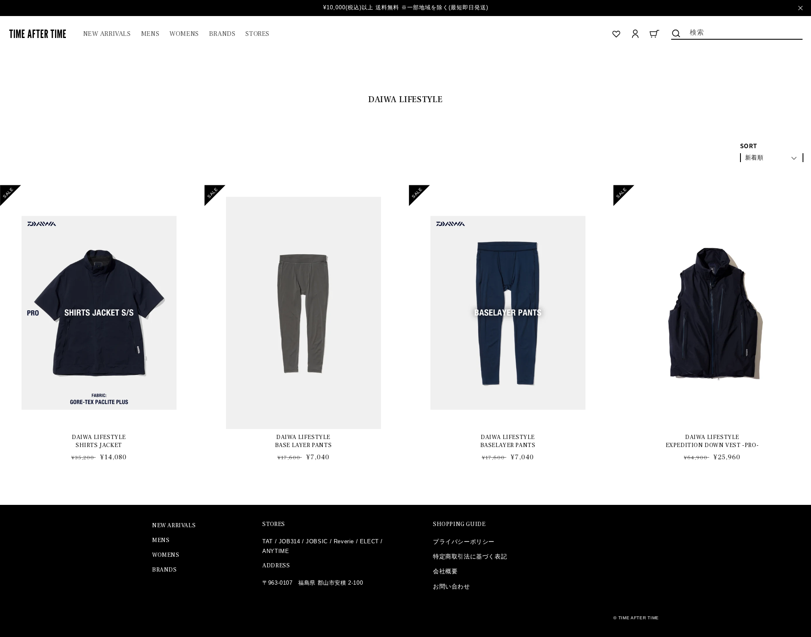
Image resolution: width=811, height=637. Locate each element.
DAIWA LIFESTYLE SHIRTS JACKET (99, 441)
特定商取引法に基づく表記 (470, 556)
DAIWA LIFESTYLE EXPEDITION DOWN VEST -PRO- (712, 441)
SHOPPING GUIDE (459, 524)
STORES (273, 524)
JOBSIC (317, 541)
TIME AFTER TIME (638, 617)
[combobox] (737, 31)
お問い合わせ (451, 586)
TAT (267, 541)
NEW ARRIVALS (174, 525)
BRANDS (164, 570)
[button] (150, 33)
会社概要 (445, 571)
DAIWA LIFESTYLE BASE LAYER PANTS (303, 441)
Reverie (344, 541)
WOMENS (166, 555)
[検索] (676, 33)
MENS (160, 540)
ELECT (369, 541)
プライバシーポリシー (464, 541)
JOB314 (289, 541)
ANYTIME (275, 551)
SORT (748, 145)
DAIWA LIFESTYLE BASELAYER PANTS (508, 441)
